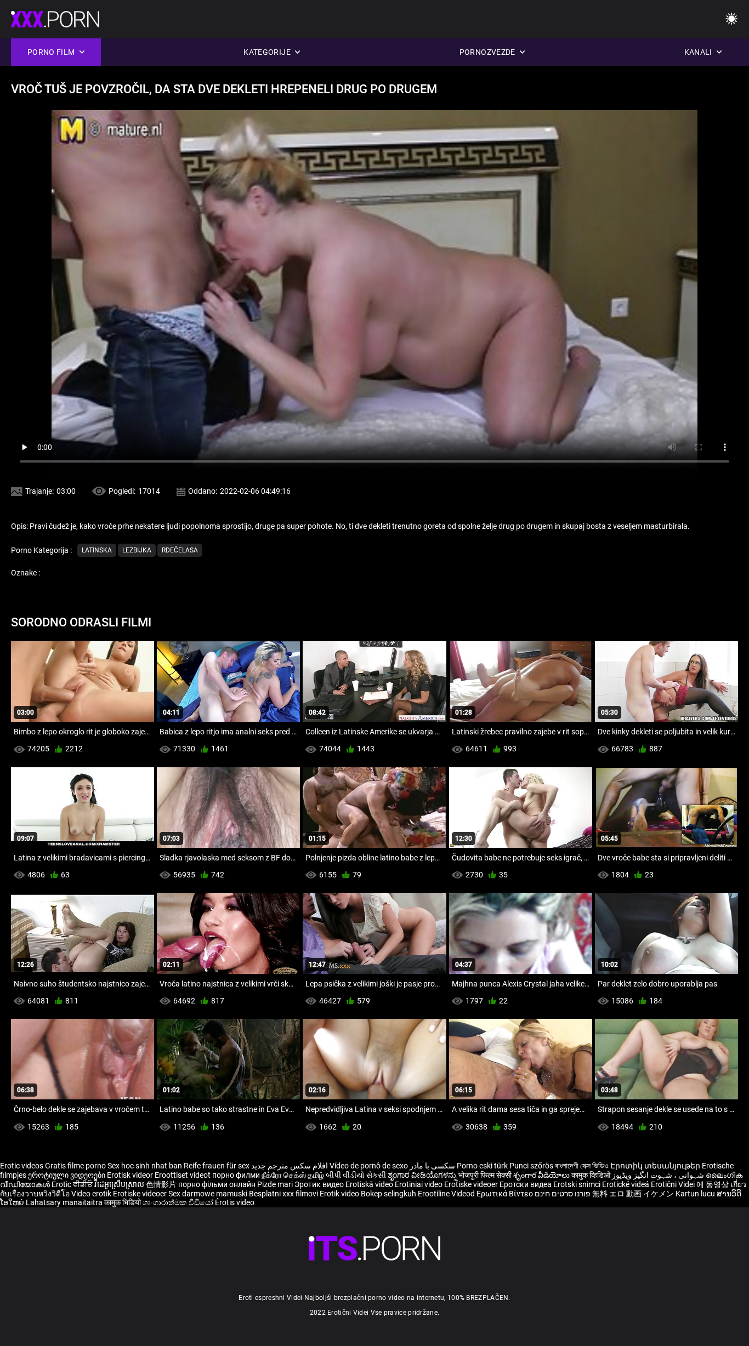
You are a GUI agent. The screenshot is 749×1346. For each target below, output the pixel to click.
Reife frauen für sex (216, 1165)
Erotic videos (22, 1165)
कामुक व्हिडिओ (591, 1175)
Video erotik (92, 1193)
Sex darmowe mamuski (207, 1193)
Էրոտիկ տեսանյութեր (656, 1165)
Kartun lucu (696, 1193)
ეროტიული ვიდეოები (67, 1175)
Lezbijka (136, 550)
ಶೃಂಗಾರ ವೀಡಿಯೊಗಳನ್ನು (423, 1175)
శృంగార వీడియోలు (542, 1175)
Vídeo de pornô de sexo (369, 1165)
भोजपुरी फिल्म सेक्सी (485, 1175)
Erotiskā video (370, 1184)
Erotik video (340, 1193)
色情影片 (162, 1184)
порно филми (236, 1175)
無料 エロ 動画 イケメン (633, 1193)
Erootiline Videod (447, 1193)
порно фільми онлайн (217, 1184)
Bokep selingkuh (388, 1193)
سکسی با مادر (432, 1165)
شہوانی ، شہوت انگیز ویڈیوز (659, 1175)
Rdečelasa (180, 550)
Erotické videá (626, 1184)
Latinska (97, 550)
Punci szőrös (531, 1165)
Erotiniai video (419, 1184)
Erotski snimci (577, 1184)
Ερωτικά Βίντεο (505, 1193)
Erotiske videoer (472, 1184)
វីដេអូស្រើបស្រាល (120, 1184)
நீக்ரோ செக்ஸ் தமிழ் (293, 1175)
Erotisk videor (131, 1175)
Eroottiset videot (183, 1175)
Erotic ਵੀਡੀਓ (73, 1184)
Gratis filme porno (75, 1165)
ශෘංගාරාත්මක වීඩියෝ (179, 1202)
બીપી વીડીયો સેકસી (356, 1175)
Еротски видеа (526, 1184)
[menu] (731, 19)
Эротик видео (319, 1184)
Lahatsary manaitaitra (65, 1202)
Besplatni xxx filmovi (283, 1193)
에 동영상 (713, 1184)
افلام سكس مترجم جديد (289, 1165)
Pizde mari (275, 1184)
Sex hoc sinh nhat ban (144, 1165)
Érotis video (234, 1202)
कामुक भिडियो (123, 1202)
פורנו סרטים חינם (563, 1193)
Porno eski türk (482, 1165)
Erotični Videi (673, 1184)
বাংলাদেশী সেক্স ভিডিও (582, 1165)
